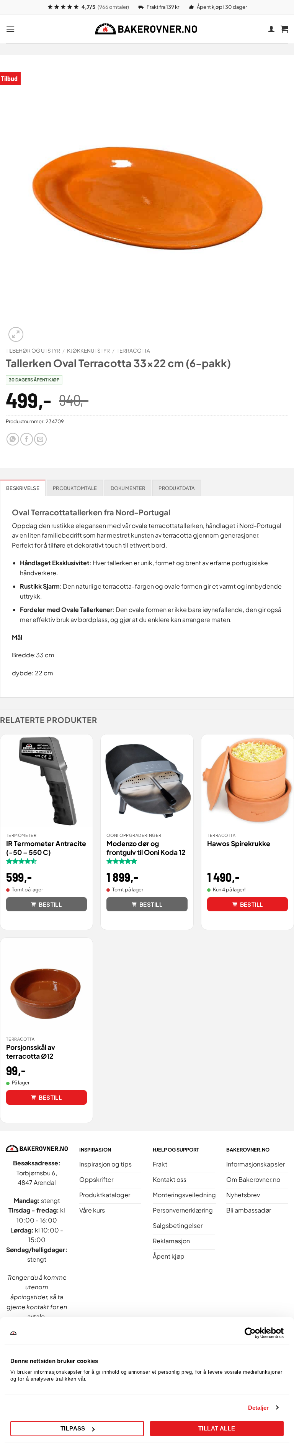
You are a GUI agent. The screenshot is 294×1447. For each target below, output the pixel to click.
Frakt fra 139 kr (163, 7)
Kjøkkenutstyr (88, 350)
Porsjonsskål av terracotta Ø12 (30, 1051)
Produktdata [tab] (176, 488)
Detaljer (258, 1407)
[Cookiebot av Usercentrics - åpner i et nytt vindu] (250, 1333)
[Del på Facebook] (26, 439)
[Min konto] (271, 28)
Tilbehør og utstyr (33, 350)
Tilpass (72, 1428)
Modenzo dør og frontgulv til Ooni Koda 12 (146, 847)
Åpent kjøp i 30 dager (222, 7)
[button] (10, 29)
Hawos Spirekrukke (238, 843)
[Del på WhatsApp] (13, 439)
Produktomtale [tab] (75, 488)
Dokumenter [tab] (128, 488)
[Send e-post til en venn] (40, 439)
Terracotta (133, 350)
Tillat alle (216, 1428)
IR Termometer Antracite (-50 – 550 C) (46, 847)
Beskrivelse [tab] (22, 488)
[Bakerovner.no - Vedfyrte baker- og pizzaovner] (147, 29)
